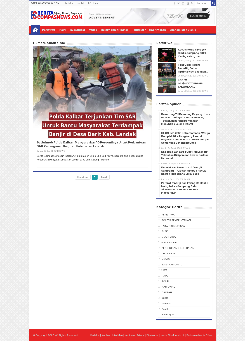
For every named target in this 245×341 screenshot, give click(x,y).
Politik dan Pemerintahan (149, 30)
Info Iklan (93, 3)
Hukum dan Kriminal (114, 30)
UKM (164, 270)
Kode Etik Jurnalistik (172, 335)
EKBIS (164, 231)
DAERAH (166, 292)
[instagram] (182, 3)
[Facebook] (175, 3)
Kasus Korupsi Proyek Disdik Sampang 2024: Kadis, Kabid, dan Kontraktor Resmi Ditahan (192, 56)
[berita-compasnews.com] (57, 14)
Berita (164, 297)
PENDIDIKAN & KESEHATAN (177, 247)
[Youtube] (188, 3)
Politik (165, 309)
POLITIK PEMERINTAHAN (176, 220)
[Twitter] (178, 3)
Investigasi (77, 30)
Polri (62, 30)
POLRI (165, 281)
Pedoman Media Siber (199, 335)
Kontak (81, 3)
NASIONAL (168, 286)
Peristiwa (48, 30)
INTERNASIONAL (171, 264)
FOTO (164, 275)
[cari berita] (213, 3)
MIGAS (165, 259)
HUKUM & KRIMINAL (173, 225)
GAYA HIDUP (169, 242)
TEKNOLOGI (168, 253)
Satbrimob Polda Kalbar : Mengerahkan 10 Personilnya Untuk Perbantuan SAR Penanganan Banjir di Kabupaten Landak (91, 144)
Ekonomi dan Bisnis (183, 30)
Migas (93, 30)
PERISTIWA (168, 214)
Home (35, 29)
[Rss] (192, 3)
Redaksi (69, 3)
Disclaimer (152, 335)
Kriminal (166, 303)
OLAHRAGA (168, 236)
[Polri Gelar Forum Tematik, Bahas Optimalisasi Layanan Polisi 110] (167, 70)
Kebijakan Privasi (134, 335)
